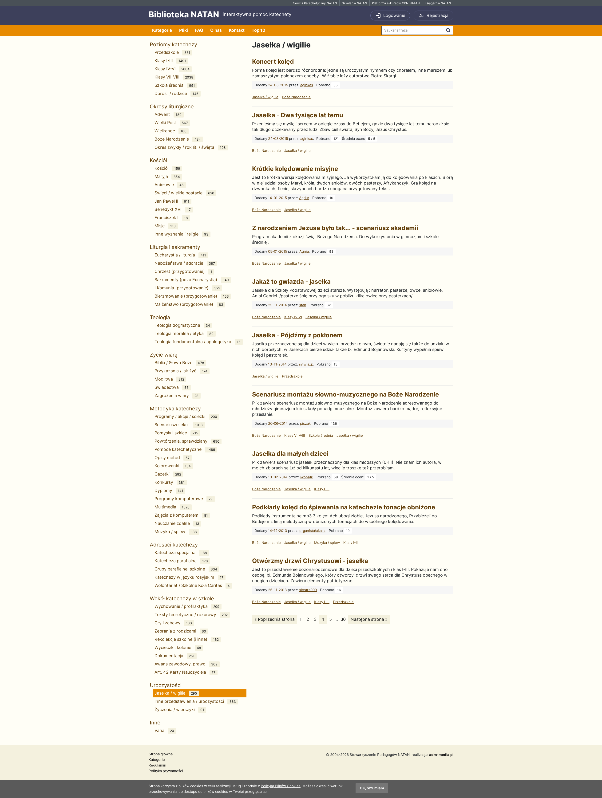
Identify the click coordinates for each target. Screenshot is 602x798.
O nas (216, 30)
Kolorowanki (172, 465)
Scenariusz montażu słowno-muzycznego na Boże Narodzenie (345, 394)
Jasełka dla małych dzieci (290, 453)
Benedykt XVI (172, 209)
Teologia (160, 317)
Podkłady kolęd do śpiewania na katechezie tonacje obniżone (343, 507)
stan (302, 305)
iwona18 (306, 477)
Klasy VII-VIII (173, 77)
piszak (305, 423)
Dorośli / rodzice (176, 93)
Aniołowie (169, 184)
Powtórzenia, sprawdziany (186, 441)
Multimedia (172, 506)
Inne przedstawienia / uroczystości (195, 701)
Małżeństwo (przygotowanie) (188, 304)
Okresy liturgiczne (172, 106)
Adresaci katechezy (174, 545)
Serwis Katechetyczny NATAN (315, 3)
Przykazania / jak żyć (180, 370)
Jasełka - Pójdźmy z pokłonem (297, 335)
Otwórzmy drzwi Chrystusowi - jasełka (310, 560)
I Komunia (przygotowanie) (187, 287)
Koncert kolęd (273, 61)
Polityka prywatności (166, 771)
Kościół (158, 160)
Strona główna (161, 754)
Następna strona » (369, 619)
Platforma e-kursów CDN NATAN (396, 3)
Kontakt (237, 30)
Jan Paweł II (171, 201)
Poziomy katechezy (173, 44)
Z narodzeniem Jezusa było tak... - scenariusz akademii (335, 228)
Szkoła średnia (174, 85)
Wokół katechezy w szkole (182, 598)
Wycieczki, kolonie (177, 647)
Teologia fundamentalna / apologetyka (197, 341)
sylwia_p (306, 364)
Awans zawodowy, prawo (186, 663)
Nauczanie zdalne (176, 523)
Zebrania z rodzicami (180, 631)
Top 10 (258, 30)
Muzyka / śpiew (175, 531)
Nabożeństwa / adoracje (184, 263)
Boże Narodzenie (177, 139)
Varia (164, 730)
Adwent (168, 114)
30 (344, 619)
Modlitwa (169, 379)
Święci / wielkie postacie (184, 192)
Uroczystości (166, 685)
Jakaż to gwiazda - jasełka (291, 281)
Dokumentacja (174, 655)
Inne (155, 722)
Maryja (167, 176)
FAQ (199, 30)
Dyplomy (168, 490)
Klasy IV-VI (172, 68)
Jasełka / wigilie (175, 693)
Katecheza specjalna (180, 552)
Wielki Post (171, 122)
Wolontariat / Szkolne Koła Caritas (192, 585)
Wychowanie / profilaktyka (186, 606)
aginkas (306, 85)
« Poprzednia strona (274, 619)
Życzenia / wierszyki (179, 709)
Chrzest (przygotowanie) (183, 271)
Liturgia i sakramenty (175, 247)
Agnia (304, 251)
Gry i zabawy (173, 622)
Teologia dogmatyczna (182, 325)
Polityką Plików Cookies (281, 786)
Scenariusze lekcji (178, 424)
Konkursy (169, 482)
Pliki (183, 30)
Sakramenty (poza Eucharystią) (191, 279)
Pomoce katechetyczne (184, 449)
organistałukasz (312, 530)
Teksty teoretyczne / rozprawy (191, 614)
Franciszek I (171, 217)
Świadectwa (171, 387)
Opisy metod (172, 457)
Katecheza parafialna (181, 560)
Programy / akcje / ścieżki (185, 416)
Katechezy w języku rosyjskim (188, 577)
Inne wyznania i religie (181, 234)
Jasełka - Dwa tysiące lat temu (297, 115)
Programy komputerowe (183, 498)
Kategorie (162, 30)
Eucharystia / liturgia (180, 254)
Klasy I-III (170, 60)
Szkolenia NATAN (354, 3)
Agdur (304, 198)
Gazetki (167, 474)
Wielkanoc (170, 130)
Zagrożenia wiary (176, 395)
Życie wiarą (163, 355)
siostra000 (308, 590)
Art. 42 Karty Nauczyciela (184, 672)
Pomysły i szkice (176, 432)
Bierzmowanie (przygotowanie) (191, 296)
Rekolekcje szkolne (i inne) (186, 639)
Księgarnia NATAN (438, 3)
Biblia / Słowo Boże (179, 362)
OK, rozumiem (372, 788)
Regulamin (157, 765)
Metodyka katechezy (175, 408)
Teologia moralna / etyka (184, 333)
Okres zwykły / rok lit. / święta (190, 147)
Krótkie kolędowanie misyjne (295, 168)
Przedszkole (172, 52)
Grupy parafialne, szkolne (185, 568)
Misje (165, 225)
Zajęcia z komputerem (181, 515)
